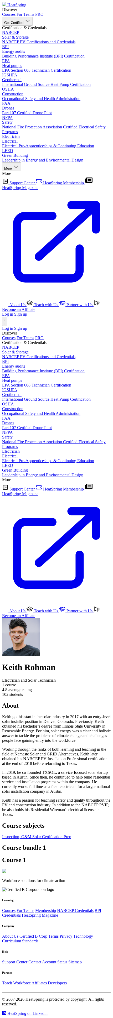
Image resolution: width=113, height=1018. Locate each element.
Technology (83, 936)
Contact (34, 962)
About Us (17, 304)
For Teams (25, 14)
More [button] (8, 168)
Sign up (20, 314)
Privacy (66, 936)
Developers (57, 983)
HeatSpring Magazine (40, 915)
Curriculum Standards (20, 941)
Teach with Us (46, 304)
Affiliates (39, 983)
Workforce (22, 983)
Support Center (22, 183)
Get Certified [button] (14, 23)
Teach (7, 983)
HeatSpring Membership (63, 183)
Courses (9, 14)
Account (49, 962)
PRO (39, 14)
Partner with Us (79, 304)
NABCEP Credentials (75, 910)
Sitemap (75, 962)
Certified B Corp (33, 936)
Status (62, 962)
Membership (45, 910)
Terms (53, 936)
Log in (7, 314)
